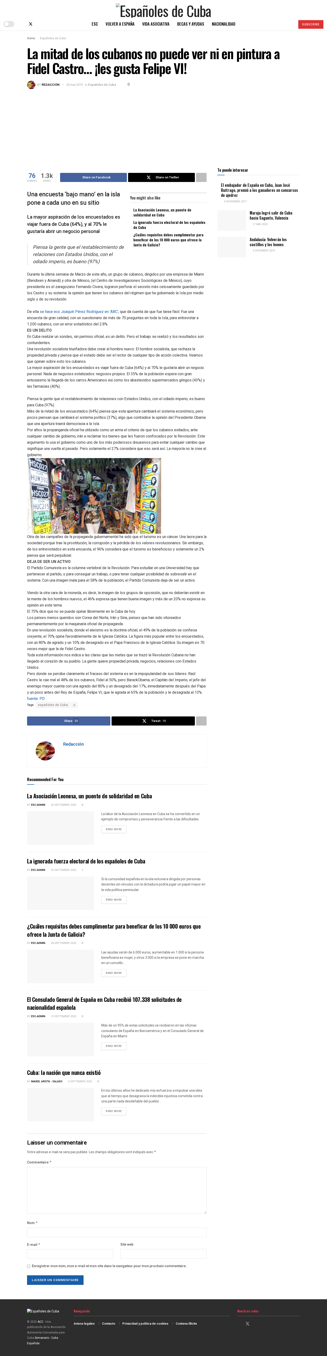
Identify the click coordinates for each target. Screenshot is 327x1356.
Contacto (108, 1323)
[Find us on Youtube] (46, 24)
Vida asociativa (155, 24)
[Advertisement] (163, 125)
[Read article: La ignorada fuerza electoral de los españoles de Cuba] (60, 893)
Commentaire (39, 1162)
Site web (126, 1244)
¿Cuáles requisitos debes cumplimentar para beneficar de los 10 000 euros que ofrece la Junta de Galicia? (168, 239)
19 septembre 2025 (63, 1016)
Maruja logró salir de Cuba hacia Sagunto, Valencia (271, 215)
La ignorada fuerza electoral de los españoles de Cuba (169, 225)
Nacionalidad (223, 24)
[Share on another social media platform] (201, 177)
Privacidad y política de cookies (145, 1323)
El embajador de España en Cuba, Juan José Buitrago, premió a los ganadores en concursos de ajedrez (259, 190)
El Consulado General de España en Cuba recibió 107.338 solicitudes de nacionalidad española (104, 1003)
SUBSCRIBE (311, 24)
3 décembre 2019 (263, 251)
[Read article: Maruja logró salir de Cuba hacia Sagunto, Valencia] (231, 220)
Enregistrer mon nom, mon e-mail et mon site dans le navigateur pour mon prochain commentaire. (109, 1266)
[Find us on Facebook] (22, 24)
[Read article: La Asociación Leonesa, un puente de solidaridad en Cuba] (60, 828)
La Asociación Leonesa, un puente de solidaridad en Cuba (162, 212)
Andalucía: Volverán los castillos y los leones (268, 241)
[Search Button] (290, 24)
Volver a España (120, 24)
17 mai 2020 (259, 224)
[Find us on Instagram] (38, 24)
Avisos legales (84, 1323)
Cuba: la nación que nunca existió (64, 1072)
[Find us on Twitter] (31, 24)
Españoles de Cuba (53, 38)
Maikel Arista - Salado (46, 1081)
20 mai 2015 (74, 84)
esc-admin (38, 805)
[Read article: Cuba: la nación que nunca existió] (60, 1104)
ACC (40, 1322)
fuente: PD (36, 699)
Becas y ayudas (190, 24)
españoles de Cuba (53, 705)
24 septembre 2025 (63, 943)
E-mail (33, 1244)
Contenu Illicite (186, 1323)
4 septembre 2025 (79, 1081)
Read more (116, 829)
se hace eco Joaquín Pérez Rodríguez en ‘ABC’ (79, 312)
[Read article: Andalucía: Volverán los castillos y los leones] (231, 247)
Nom (32, 1223)
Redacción (51, 84)
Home (31, 38)
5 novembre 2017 (235, 201)
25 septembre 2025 (63, 805)
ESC (95, 24)
